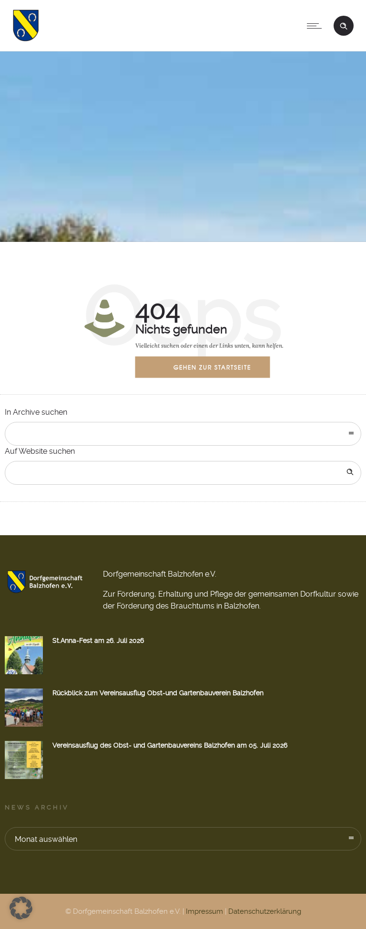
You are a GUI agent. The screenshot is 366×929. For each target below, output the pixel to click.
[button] (21, 908)
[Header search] (343, 25)
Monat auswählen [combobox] (46, 839)
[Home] (25, 38)
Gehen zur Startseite (212, 366)
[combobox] (183, 434)
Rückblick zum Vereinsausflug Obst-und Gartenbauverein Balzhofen (158, 693)
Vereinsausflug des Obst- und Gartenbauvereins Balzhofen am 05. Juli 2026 (169, 745)
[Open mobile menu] (316, 25)
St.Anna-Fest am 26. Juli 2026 (98, 640)
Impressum (204, 911)
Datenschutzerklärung (264, 911)
